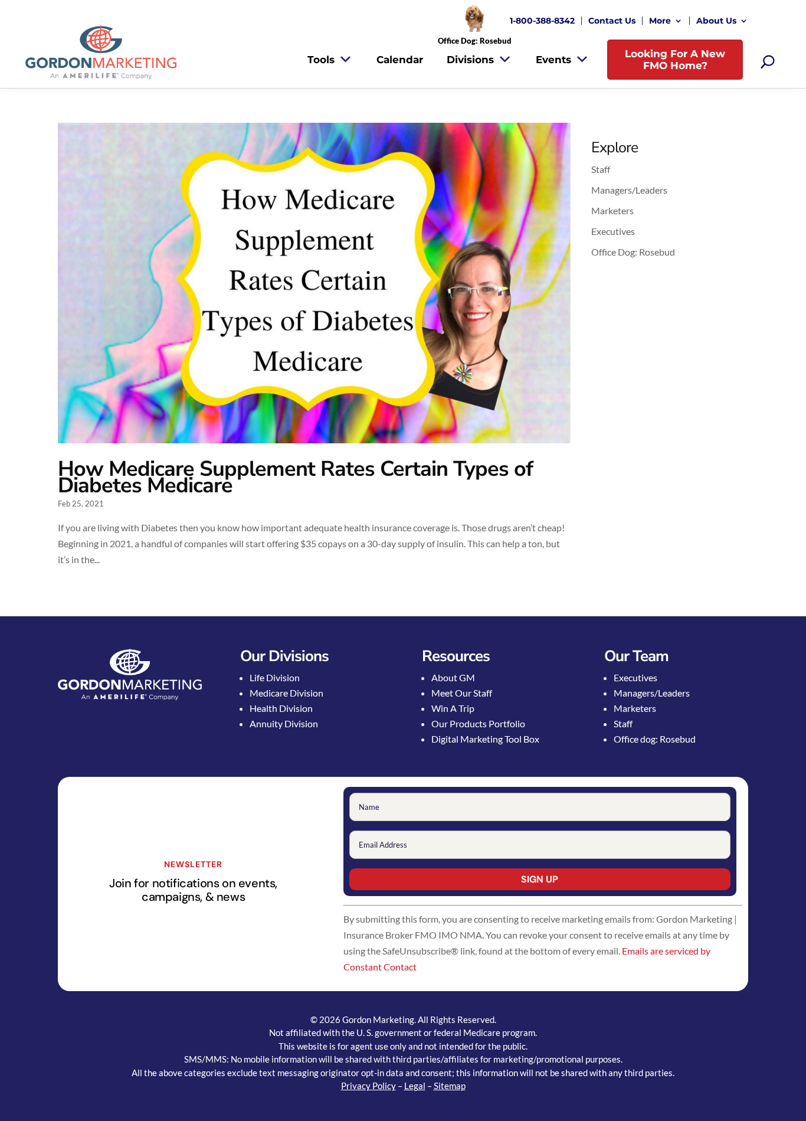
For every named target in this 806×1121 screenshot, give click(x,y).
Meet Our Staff (461, 692)
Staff (600, 169)
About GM (453, 677)
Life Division (275, 677)
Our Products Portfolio (478, 723)
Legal (414, 1085)
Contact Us (611, 21)
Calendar (399, 60)
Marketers (612, 210)
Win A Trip (452, 708)
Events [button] (553, 60)
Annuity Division (284, 723)
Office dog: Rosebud (655, 738)
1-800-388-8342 (542, 21)
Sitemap (450, 1085)
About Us (716, 21)
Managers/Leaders (629, 189)
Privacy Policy (368, 1085)
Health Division (281, 708)
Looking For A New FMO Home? (675, 59)
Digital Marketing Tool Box (485, 738)
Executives (613, 231)
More (660, 21)
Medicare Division (286, 692)
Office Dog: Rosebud (633, 251)
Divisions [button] (470, 60)
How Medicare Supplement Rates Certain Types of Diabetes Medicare (295, 478)
